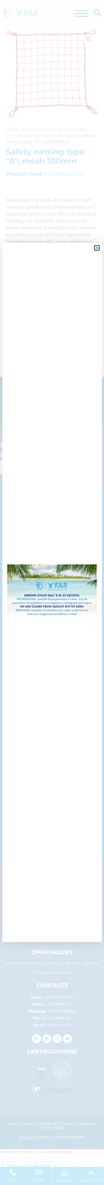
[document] (52, 592)
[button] (97, 248)
